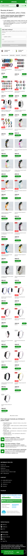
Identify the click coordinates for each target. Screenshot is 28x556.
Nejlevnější (12, 55)
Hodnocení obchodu (5, 466)
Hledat (17, 5)
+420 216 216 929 (7, 482)
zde (19, 548)
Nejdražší (18, 55)
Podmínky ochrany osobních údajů (8, 471)
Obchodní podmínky (5, 470)
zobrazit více (7, 25)
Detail (5, 76)
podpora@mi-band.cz (7, 480)
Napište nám (3, 464)
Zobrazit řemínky (14, 45)
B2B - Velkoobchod (5, 473)
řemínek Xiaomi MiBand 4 (17, 15)
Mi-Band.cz (5, 484)
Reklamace (3, 468)
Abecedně (23, 55)
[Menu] (2, 1)
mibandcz (5, 486)
